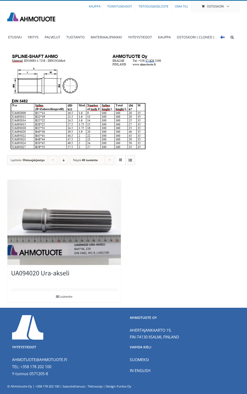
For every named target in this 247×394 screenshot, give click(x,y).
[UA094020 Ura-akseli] (64, 222)
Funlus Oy (124, 386)
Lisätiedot (65, 296)
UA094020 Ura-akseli (40, 274)
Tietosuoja (95, 386)
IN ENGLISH (140, 370)
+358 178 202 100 (47, 386)
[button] (232, 37)
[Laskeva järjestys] (63, 160)
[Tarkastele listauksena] (130, 160)
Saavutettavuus (73, 386)
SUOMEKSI (139, 359)
